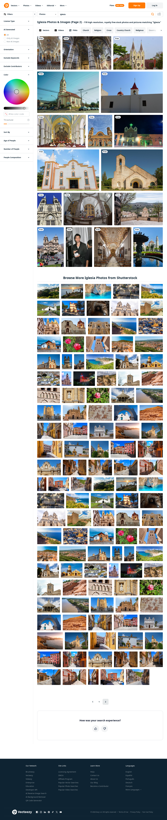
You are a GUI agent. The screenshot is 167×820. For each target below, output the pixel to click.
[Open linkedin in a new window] (45, 812)
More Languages (133, 790)
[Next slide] (159, 30)
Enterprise (30, 782)
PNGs (75, 30)
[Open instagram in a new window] (41, 812)
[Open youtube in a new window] (61, 812)
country (152, 30)
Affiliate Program (65, 779)
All (8, 35)
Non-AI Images (13, 41)
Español (129, 775)
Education (30, 786)
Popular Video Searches (68, 790)
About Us (94, 779)
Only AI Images (13, 38)
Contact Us (94, 775)
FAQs (92, 772)
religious (140, 30)
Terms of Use (123, 812)
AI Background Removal (35, 797)
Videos (38, 5)
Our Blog (94, 782)
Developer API (31, 790)
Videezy (29, 779)
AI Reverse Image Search (36, 793)
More (62, 5)
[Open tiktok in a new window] (53, 812)
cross (109, 30)
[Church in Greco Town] (132, 170)
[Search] (152, 14)
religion (97, 30)
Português (130, 779)
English (129, 772)
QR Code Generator (34, 800)
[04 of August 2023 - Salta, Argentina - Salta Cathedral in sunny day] (49, 209)
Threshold (8, 120)
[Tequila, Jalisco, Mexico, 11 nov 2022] (138, 131)
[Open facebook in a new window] (37, 812)
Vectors (14, 5)
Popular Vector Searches (68, 782)
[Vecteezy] (6, 5)
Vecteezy (29, 775)
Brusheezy (30, 772)
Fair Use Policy (147, 812)
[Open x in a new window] (57, 812)
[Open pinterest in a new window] (49, 812)
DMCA (60, 775)
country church (123, 30)
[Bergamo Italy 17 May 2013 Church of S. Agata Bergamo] (48, 53)
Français (129, 786)
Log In (154, 5)
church (86, 30)
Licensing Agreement (67, 772)
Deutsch (129, 782)
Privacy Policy (135, 812)
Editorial (50, 5)
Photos (26, 5)
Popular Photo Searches (68, 786)
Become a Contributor (99, 786)
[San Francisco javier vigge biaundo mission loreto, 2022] (88, 209)
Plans (112, 5)
